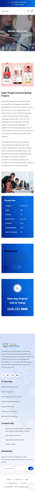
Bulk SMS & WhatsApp (9, 416)
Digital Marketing (7, 406)
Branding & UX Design (9, 411)
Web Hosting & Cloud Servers (11, 397)
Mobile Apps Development (10, 401)
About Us (18, 479)
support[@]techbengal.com (14, 440)
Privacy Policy (12, 483)
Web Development (8, 392)
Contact (24, 483)
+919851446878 (19, 5)
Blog (26, 479)
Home (9, 479)
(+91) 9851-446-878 (13, 435)
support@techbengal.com (19, 2)
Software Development (9, 387)
